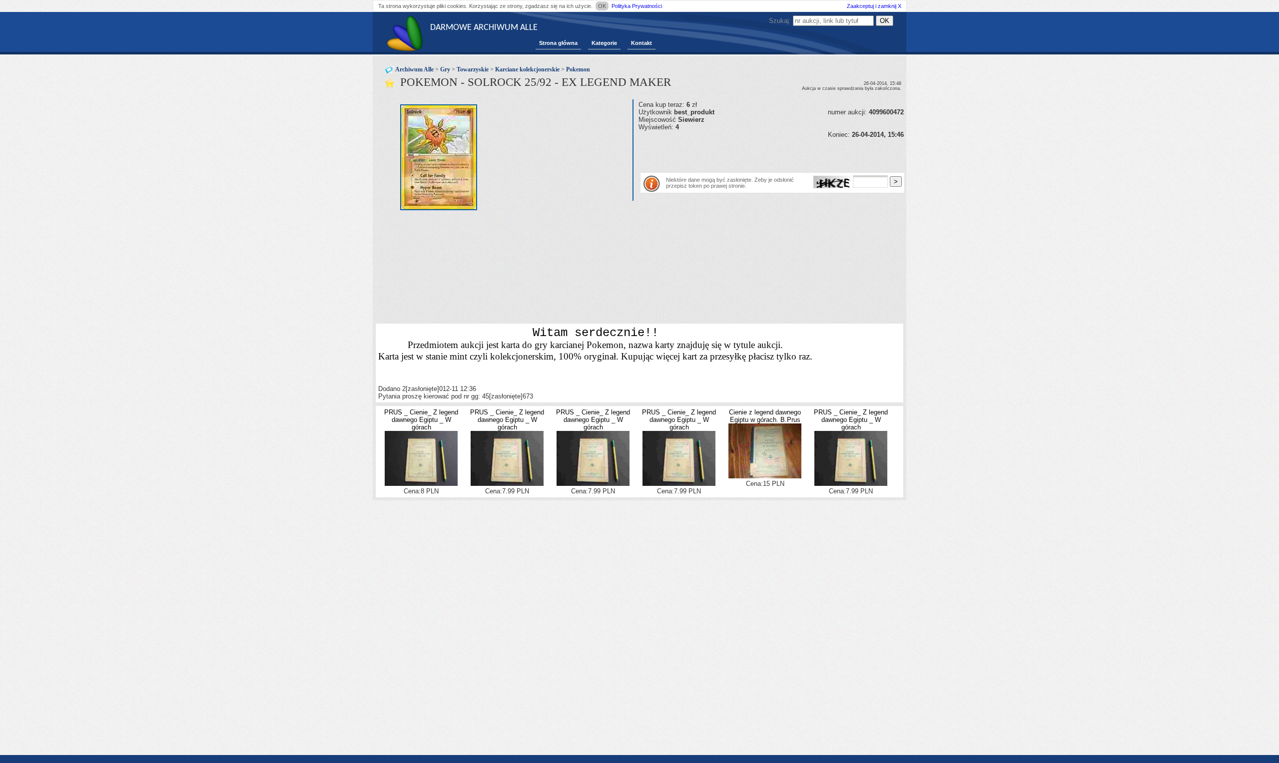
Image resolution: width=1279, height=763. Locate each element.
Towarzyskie (473, 69)
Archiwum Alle (414, 69)
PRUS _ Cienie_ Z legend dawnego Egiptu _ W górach (421, 419)
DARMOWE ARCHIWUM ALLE (484, 27)
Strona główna (558, 43)
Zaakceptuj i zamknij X (874, 6)
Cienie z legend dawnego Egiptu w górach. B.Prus (765, 415)
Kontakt (641, 43)
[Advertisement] (755, 153)
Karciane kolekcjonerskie (527, 69)
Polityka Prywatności (637, 6)
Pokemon (578, 69)
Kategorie (604, 43)
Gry (445, 69)
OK (602, 6)
